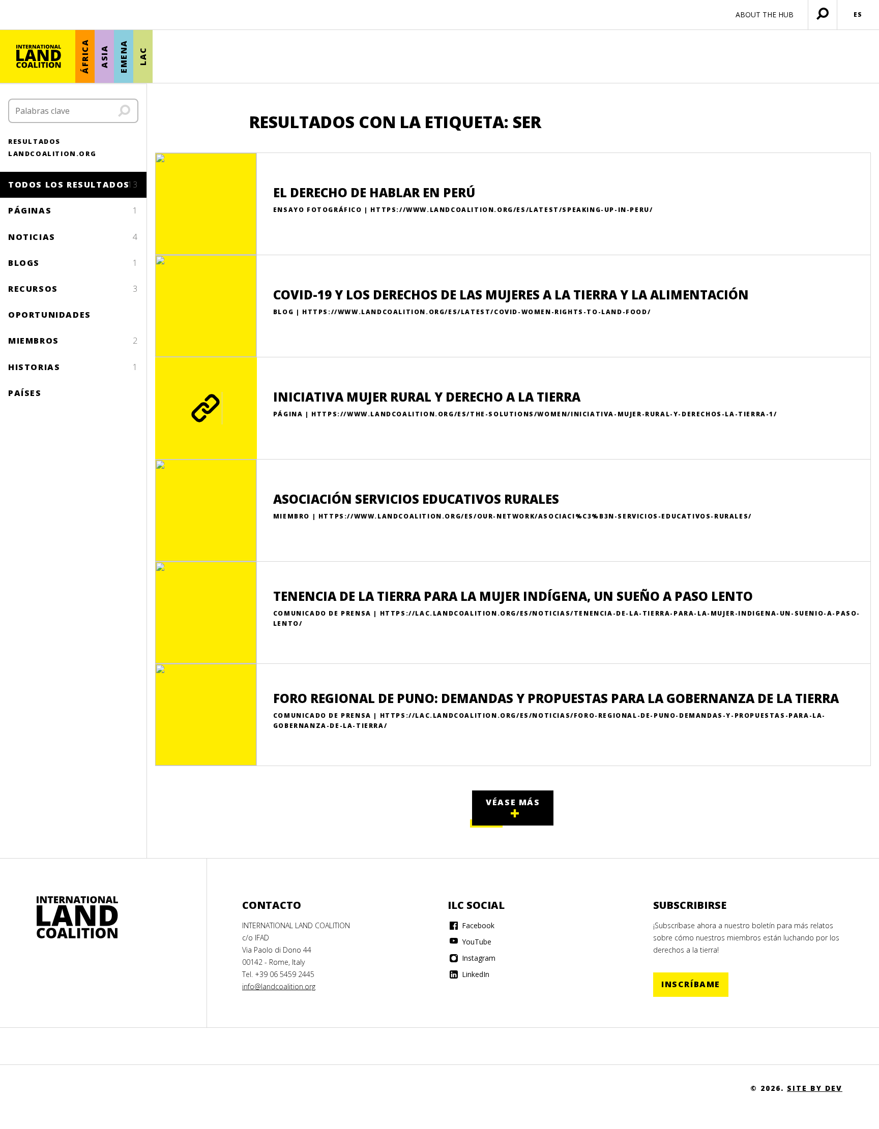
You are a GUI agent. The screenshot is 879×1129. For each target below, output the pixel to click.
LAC (143, 56)
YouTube (475, 942)
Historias (73, 367)
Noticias (73, 236)
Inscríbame (690, 984)
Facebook (477, 925)
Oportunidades (49, 314)
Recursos (73, 288)
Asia (104, 56)
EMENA (123, 56)
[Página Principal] (38, 56)
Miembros (73, 340)
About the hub (765, 14)
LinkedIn (474, 974)
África (85, 56)
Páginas (73, 210)
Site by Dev (814, 1088)
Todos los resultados (73, 184)
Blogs (73, 262)
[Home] (77, 917)
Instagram (477, 958)
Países (25, 393)
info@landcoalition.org (278, 986)
